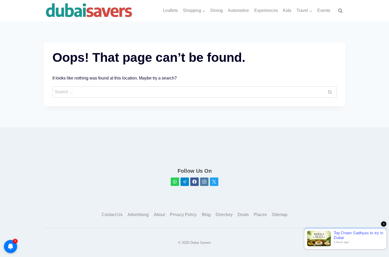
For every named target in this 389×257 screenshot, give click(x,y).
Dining (216, 10)
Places (260, 214)
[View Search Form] (340, 11)
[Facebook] (194, 181)
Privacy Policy (183, 214)
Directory (224, 214)
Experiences (266, 10)
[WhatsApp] (175, 181)
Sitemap (279, 214)
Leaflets (170, 10)
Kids (287, 10)
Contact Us (112, 214)
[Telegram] (184, 181)
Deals (243, 214)
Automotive (238, 10)
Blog (206, 214)
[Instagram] (204, 181)
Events (323, 10)
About (159, 214)
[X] (214, 181)
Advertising (138, 214)
